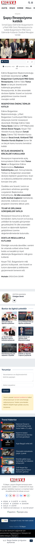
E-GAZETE (14, 501)
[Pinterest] (14, 495)
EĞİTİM (13, 506)
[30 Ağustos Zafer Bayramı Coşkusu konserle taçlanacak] (9, 331)
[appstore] (11, 512)
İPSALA (28, 8)
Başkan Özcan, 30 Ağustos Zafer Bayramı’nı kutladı (24, 338)
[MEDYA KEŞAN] (8, 2)
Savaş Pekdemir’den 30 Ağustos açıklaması (25, 322)
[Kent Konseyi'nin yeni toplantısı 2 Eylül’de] (9, 348)
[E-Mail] (14, 300)
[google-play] (22, 512)
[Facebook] (6, 495)
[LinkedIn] (21, 495)
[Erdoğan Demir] (6, 298)
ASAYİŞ (4, 8)
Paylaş (6, 61)
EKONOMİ (25, 503)
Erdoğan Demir (18, 296)
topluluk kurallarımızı (21, 397)
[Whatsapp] (28, 495)
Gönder (6, 391)
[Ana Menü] (32, 3)
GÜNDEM (15, 503)
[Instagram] (17, 495)
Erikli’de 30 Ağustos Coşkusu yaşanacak (24, 354)
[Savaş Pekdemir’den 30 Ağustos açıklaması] (25, 316)
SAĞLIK (5, 506)
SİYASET (6, 503)
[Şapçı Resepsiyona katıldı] (17, 49)
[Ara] (29, 3)
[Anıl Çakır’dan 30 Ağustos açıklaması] (9, 316)
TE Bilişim (22, 526)
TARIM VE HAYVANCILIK (11, 508)
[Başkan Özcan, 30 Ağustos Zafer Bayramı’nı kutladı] (25, 331)
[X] (10, 495)
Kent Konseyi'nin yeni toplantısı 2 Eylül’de (8, 354)
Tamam (14, 536)
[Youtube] (24, 495)
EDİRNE (20, 8)
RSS (5, 520)
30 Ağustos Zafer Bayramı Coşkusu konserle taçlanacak (8, 338)
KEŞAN (12, 8)
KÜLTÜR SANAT (28, 508)
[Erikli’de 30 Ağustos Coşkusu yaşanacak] (25, 348)
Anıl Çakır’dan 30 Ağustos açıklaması (8, 322)
